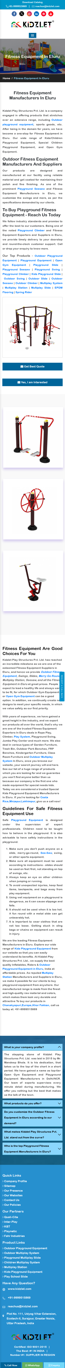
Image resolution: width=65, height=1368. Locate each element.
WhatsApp (33, 1365)
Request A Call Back (62, 686)
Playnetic (10, 1231)
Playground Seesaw (31, 188)
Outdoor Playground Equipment (25, 1248)
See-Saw (46, 852)
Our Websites (13, 1195)
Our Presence (13, 1190)
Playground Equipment (35, 260)
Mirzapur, (15, 801)
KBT (7, 1226)
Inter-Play (10, 1221)
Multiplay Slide (41, 287)
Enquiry (55, 1365)
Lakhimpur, (28, 801)
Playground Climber (31, 230)
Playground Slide (45, 264)
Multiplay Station (16, 287)
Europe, (27, 1005)
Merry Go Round (49, 675)
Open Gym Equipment (20, 696)
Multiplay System (51, 283)
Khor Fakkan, (41, 1005)
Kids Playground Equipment (32, 948)
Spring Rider (24, 292)
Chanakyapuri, (12, 1005)
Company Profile (15, 1181)
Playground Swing (47, 269)
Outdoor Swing (14, 278)
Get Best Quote (33, 366)
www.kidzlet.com (19, 1289)
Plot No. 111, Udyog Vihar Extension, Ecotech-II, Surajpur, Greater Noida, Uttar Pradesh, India (31, 1318)
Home (6, 78)
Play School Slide (16, 1276)
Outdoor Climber (27, 283)
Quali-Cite (11, 1217)
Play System (22, 736)
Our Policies (12, 1204)
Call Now (11, 1365)
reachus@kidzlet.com (47, 6)
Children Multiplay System (22, 1262)
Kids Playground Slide (46, 273)
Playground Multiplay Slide (22, 1257)
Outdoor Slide (38, 278)
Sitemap (10, 1186)
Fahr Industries (14, 1236)
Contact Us (11, 1200)
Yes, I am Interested (34, 382)
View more (33, 437)
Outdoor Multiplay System (21, 1253)
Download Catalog (32, 2)
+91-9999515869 (17, 6)
